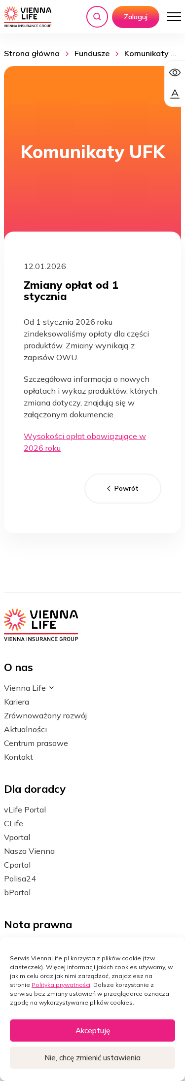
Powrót (126, 488)
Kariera (16, 702)
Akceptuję (92, 1030)
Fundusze (92, 53)
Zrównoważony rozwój (45, 715)
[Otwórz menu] (174, 16)
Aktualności (25, 729)
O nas (18, 667)
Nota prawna (38, 924)
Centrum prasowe (36, 743)
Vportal (17, 837)
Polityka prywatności (61, 984)
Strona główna (32, 53)
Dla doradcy (35, 788)
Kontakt (18, 757)
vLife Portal (25, 809)
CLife (13, 823)
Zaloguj (136, 16)
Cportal (17, 865)
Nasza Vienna (29, 851)
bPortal (17, 892)
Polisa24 (20, 878)
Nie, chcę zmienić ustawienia (92, 1057)
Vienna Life (25, 688)
